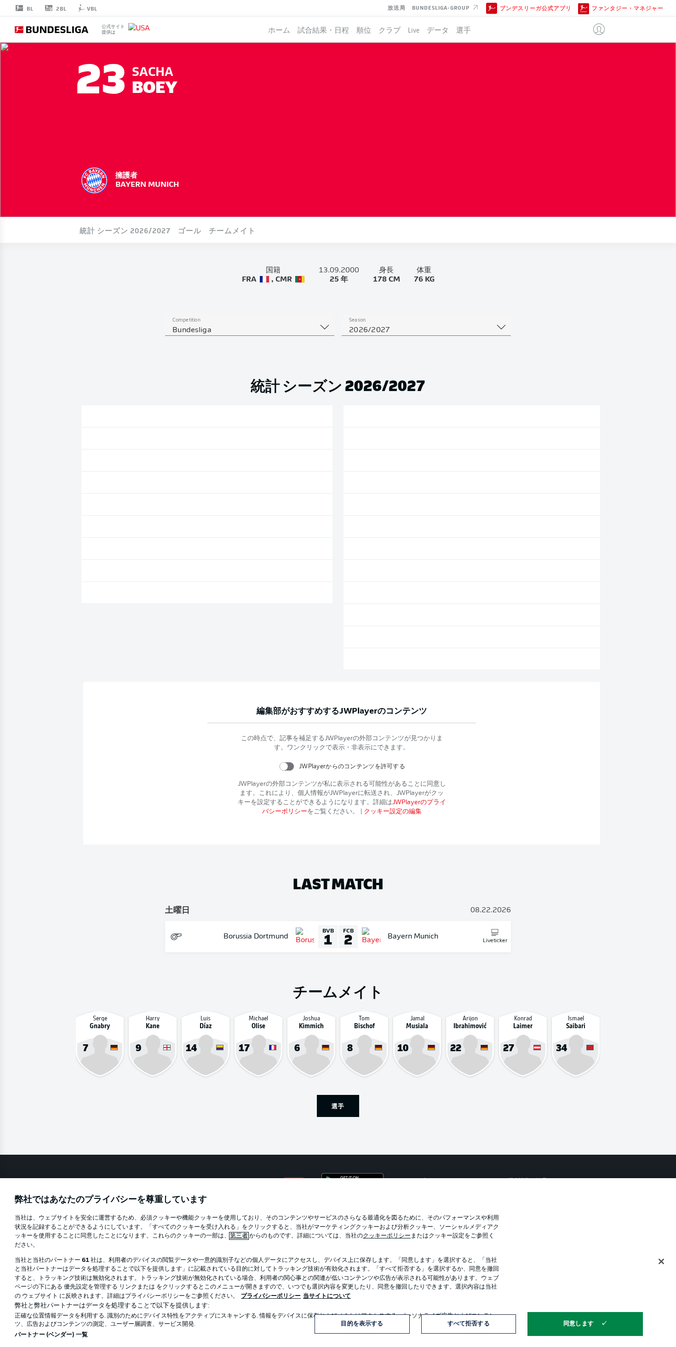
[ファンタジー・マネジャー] (583, 8)
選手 (463, 29)
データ (438, 29)
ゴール (189, 230)
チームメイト (232, 230)
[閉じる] (661, 1261)
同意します (578, 1324)
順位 (363, 29)
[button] (595, 29)
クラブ (389, 29)
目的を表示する (362, 1324)
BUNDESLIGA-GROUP (441, 7)
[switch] (287, 766)
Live (413, 29)
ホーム (279, 29)
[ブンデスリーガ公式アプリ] (491, 8)
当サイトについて (327, 1296)
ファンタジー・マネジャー (628, 8)
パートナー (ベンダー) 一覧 (51, 1335)
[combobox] (249, 330)
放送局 (397, 7)
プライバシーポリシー (271, 1296)
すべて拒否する (468, 1324)
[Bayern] (94, 179)
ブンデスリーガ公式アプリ (536, 8)
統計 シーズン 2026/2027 (125, 230)
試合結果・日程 (323, 29)
